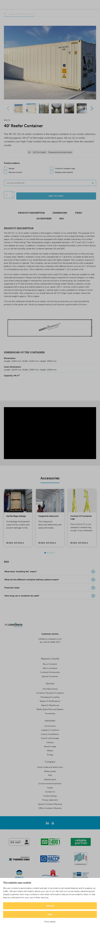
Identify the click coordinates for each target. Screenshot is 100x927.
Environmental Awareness (50, 783)
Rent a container (50, 668)
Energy (50, 754)
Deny (50, 914)
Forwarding (50, 713)
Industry (50, 742)
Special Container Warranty (50, 804)
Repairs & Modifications (50, 701)
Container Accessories (50, 672)
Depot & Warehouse (50, 705)
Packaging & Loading (50, 697)
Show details (50, 921)
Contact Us (50, 792)
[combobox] (50, 183)
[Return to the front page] (5, 14)
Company (50, 761)
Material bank (50, 779)
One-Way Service (50, 689)
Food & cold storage (50, 738)
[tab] (50, 572)
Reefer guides (50, 771)
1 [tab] (45, 552)
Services (50, 683)
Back (7, 120)
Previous (8, 108)
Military (50, 750)
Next (92, 108)
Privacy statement (50, 800)
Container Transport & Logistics (50, 693)
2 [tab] (47, 552)
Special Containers (50, 676)
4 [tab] (52, 552)
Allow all (50, 906)
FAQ (50, 775)
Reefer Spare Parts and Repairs (50, 709)
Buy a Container (50, 664)
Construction (50, 726)
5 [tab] (55, 552)
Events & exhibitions (50, 734)
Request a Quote (50, 658)
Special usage (50, 746)
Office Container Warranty (50, 808)
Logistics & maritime (50, 730)
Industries (50, 720)
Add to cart (56, 196)
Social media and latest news (50, 767)
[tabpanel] (18, 518)
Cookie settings (50, 796)
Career (50, 788)
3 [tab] (50, 552)
